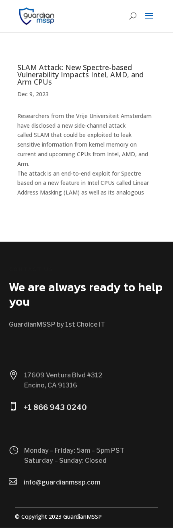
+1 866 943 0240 (55, 407)
